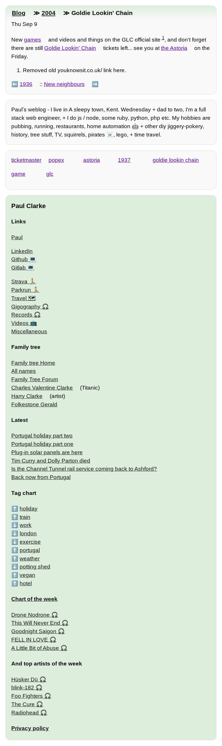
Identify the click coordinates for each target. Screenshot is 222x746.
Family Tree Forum (34, 379)
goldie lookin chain (176, 160)
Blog (18, 13)
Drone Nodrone (30, 615)
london (28, 533)
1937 (124, 160)
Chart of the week (34, 599)
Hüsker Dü (24, 679)
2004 (49, 13)
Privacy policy (30, 728)
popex (56, 160)
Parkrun (21, 290)
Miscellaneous (29, 331)
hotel (26, 583)
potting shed (35, 567)
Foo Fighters (27, 696)
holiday (29, 509)
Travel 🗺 (23, 298)
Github (19, 259)
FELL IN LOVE (29, 640)
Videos (20, 323)
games (32, 40)
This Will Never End (35, 623)
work (26, 525)
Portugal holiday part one (42, 444)
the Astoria (174, 48)
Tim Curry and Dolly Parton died (50, 461)
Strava (19, 281)
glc (49, 174)
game (18, 174)
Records (21, 315)
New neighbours (64, 84)
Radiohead (25, 713)
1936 (26, 84)
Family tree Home (33, 363)
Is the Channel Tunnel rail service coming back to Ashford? (84, 469)
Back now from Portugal (41, 477)
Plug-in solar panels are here (47, 452)
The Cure (23, 704)
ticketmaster (26, 160)
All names (23, 371)
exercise (30, 542)
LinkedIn (22, 251)
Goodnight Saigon (33, 631)
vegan (27, 575)
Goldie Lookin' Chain (70, 48)
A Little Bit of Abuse (35, 648)
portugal (30, 550)
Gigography (25, 307)
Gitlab (18, 268)
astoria (91, 160)
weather (30, 559)
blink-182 (22, 688)
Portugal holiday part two (42, 436)
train (25, 517)
